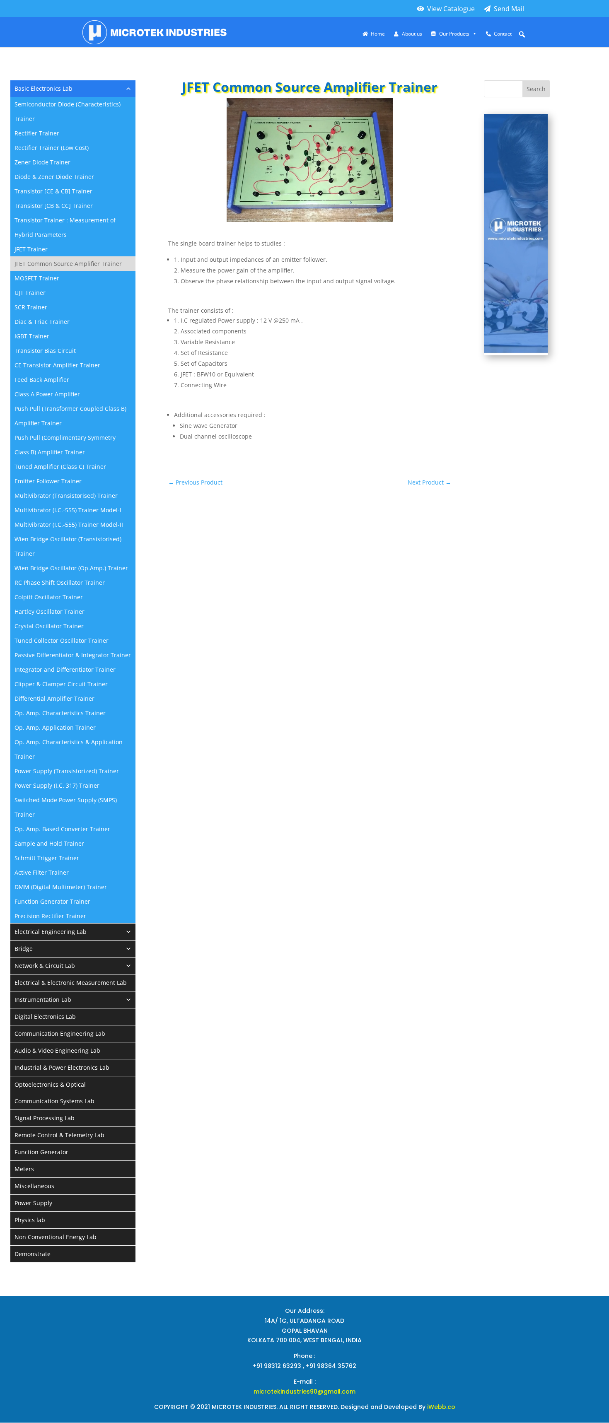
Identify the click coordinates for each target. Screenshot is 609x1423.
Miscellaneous (34, 1186)
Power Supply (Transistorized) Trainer (67, 771)
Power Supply (33, 1203)
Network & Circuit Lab (45, 966)
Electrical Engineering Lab (51, 932)
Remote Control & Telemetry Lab (59, 1135)
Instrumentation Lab (43, 999)
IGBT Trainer (32, 336)
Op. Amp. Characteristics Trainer (60, 713)
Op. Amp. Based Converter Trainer (62, 829)
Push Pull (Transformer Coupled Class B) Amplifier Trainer (70, 416)
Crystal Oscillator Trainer (49, 626)
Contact (503, 34)
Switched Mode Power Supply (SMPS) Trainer (66, 807)
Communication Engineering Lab (60, 1033)
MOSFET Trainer (37, 278)
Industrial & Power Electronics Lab (62, 1067)
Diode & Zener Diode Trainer (54, 177)
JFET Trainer (31, 249)
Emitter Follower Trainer (48, 481)
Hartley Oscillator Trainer (50, 611)
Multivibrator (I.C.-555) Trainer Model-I (68, 510)
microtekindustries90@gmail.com (304, 1391)
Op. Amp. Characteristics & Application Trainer (69, 749)
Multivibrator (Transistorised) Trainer (66, 495)
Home (378, 34)
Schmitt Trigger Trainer (47, 858)
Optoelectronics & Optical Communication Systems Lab (54, 1093)
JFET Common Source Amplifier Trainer (68, 264)
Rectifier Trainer (37, 133)
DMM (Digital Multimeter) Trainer (61, 887)
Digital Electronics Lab (45, 1016)
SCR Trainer (31, 307)
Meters (24, 1169)
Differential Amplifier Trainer (54, 698)
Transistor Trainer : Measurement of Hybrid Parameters (65, 227)
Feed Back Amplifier (42, 379)
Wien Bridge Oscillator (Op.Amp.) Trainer (71, 568)
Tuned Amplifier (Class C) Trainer (60, 466)
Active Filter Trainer (42, 872)
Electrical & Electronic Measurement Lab (71, 982)
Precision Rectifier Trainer (50, 916)
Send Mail (509, 8)
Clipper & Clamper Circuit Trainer (61, 684)
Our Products (454, 34)
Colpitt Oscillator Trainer (49, 597)
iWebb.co (441, 1407)
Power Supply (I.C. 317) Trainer (57, 785)
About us (412, 34)
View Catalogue (451, 8)
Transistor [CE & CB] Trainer (53, 191)
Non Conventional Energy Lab (56, 1237)
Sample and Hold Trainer (49, 843)
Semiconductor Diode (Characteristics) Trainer (68, 111)
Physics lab (30, 1220)
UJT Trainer (30, 293)
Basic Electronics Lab (43, 88)
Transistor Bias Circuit (45, 351)
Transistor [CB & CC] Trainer (54, 206)
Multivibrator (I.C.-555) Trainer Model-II (69, 524)
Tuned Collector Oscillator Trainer (62, 640)
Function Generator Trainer (52, 901)
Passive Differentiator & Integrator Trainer (73, 655)
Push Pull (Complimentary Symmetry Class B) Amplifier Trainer (65, 445)
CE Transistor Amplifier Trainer (57, 365)
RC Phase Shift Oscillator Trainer (60, 582)
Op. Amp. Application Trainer (55, 727)
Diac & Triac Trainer (42, 322)
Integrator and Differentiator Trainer (65, 669)
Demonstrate (33, 1254)
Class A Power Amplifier (47, 394)
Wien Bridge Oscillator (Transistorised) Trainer (68, 546)
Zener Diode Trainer (42, 162)
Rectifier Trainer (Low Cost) (52, 148)
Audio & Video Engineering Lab (57, 1050)
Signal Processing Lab (45, 1118)
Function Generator (41, 1152)
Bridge (24, 949)
